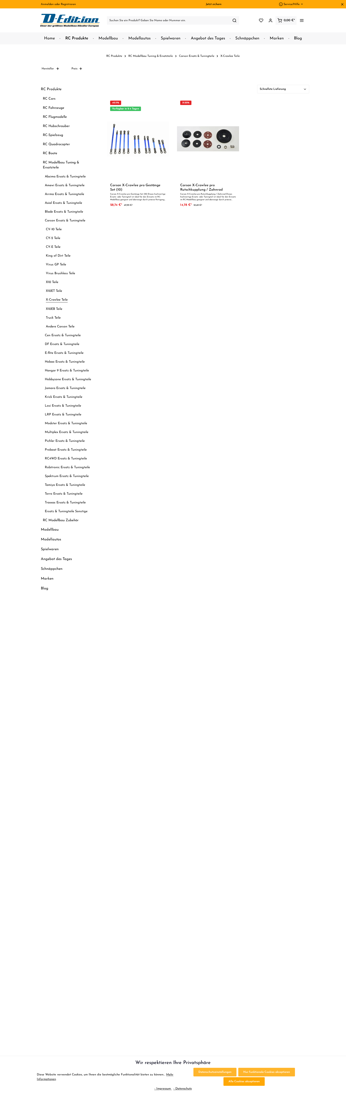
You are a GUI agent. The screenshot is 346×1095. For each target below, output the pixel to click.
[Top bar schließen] (342, 4)
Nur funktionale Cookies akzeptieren (266, 1072)
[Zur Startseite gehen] (70, 20)
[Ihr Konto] (270, 20)
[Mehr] (301, 20)
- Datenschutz (182, 1088)
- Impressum (163, 1088)
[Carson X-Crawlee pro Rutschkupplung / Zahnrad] (208, 138)
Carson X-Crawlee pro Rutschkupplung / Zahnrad (201, 187)
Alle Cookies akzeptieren (244, 1081)
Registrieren (68, 4)
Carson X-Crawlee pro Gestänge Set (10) (135, 187)
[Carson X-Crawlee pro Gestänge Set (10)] (138, 138)
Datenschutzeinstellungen (214, 1072)
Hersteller (48, 68)
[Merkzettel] (261, 20)
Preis (74, 68)
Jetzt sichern (213, 4)
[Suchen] (234, 20)
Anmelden (47, 4)
